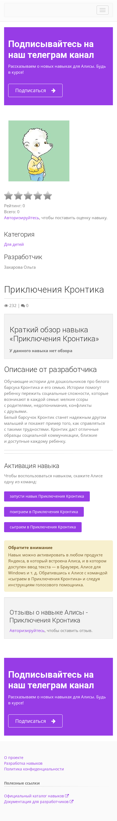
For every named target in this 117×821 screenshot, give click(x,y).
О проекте (13, 757)
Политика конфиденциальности (34, 769)
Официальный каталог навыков (34, 795)
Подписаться (30, 90)
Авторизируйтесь (21, 217)
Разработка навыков (23, 763)
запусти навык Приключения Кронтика (47, 496)
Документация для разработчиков (37, 801)
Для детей (14, 244)
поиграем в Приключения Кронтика (44, 511)
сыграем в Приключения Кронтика (43, 526)
